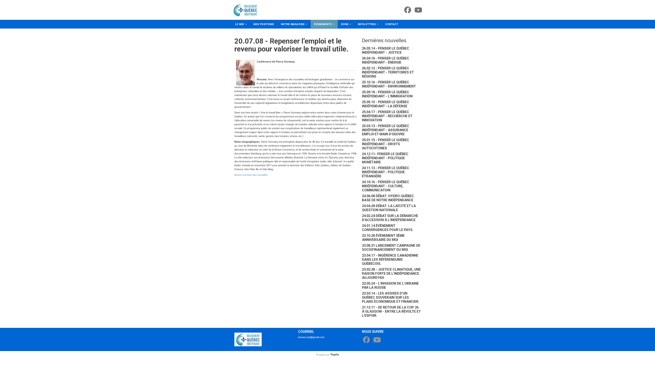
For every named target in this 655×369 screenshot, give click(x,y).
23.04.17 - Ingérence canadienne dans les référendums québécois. (390, 259)
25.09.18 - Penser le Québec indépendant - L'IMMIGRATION (387, 94)
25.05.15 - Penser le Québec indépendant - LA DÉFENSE (385, 104)
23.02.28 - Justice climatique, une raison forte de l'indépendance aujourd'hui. (391, 273)
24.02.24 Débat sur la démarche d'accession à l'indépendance (390, 218)
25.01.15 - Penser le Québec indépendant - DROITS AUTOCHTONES (385, 144)
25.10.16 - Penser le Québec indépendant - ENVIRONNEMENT (389, 84)
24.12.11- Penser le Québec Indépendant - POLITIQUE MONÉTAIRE (385, 158)
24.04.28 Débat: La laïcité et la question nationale (389, 208)
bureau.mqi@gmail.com (311, 337)
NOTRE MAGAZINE (293, 24)
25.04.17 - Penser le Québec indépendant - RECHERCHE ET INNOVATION (387, 116)
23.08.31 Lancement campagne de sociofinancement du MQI (391, 247)
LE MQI (239, 24)
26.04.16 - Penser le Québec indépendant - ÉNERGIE (385, 60)
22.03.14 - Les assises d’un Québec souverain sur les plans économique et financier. (390, 297)
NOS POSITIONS (263, 24)
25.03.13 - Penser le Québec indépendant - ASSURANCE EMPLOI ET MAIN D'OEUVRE (385, 130)
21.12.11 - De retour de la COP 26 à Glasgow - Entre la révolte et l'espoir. (391, 311)
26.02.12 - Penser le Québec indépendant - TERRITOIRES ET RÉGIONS (388, 72)
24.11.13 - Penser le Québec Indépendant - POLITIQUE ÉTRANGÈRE (385, 172)
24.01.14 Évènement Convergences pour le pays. (387, 228)
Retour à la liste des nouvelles (251, 174)
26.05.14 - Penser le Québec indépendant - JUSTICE (385, 50)
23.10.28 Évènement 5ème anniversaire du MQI (383, 238)
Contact (391, 24)
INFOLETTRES (367, 24)
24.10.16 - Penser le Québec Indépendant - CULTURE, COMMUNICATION (385, 186)
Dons (344, 24)
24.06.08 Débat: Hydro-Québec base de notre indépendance (388, 198)
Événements (323, 24)
